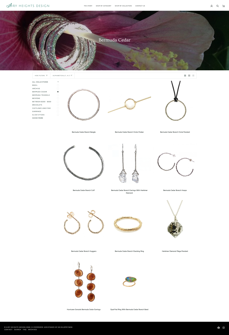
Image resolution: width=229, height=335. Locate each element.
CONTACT (8, 329)
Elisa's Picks (38, 115)
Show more (37, 118)
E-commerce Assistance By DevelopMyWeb (52, 327)
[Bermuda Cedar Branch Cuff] (83, 163)
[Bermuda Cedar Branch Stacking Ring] (129, 224)
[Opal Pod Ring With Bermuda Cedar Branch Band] (129, 282)
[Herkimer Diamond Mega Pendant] (175, 224)
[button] (103, 5)
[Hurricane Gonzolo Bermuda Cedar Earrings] (83, 282)
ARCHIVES (32, 329)
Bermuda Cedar (39, 92)
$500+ (35, 85)
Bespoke (36, 98)
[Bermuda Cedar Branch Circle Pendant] (175, 105)
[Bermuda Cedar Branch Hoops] (175, 163)
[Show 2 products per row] (185, 75)
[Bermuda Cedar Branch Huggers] (83, 224)
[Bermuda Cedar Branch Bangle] (83, 105)
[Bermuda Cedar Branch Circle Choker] (129, 105)
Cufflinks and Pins (41, 108)
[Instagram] (224, 328)
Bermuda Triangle (41, 95)
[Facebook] (219, 328)
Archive (36, 88)
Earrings (36, 111)
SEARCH (17, 329)
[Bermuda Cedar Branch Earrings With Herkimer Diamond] (129, 163)
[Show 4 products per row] (194, 75)
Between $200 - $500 (41, 102)
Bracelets (37, 105)
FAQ (24, 329)
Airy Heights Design (16, 327)
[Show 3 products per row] (189, 75)
